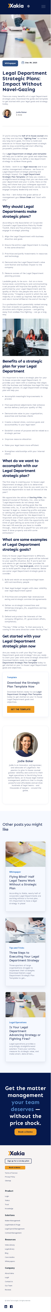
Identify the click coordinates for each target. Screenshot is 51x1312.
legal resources (30, 167)
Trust (7, 1204)
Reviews (8, 1290)
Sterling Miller (35, 497)
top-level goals (26, 566)
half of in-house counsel (33, 136)
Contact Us (9, 1281)
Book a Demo (25, 1131)
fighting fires (30, 138)
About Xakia (9, 1273)
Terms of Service (11, 1173)
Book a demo (14, 1167)
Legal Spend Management (14, 1229)
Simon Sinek (25, 197)
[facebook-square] (11, 1306)
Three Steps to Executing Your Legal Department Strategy (24, 956)
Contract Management (13, 1233)
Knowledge (9, 1208)
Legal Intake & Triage (12, 1225)
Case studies (10, 1257)
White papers (10, 1261)
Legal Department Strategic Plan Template (21, 175)
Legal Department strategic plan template (26, 154)
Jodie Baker (21, 112)
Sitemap (8, 1180)
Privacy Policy (10, 1177)
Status (7, 1200)
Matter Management (12, 1220)
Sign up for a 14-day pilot (18, 1161)
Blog (6, 1253)
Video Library (10, 1245)
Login (7, 1196)
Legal (7, 1277)
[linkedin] (6, 1306)
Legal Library (9, 1249)
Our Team (8, 1285)
